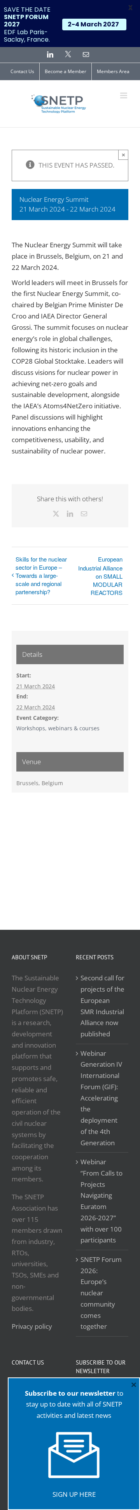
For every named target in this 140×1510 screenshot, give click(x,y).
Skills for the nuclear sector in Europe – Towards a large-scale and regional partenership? (41, 575)
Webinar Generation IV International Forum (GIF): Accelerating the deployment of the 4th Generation (101, 1098)
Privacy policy (32, 1326)
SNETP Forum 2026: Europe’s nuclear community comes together (101, 1293)
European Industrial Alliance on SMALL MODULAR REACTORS (100, 576)
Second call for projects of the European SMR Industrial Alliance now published (102, 1005)
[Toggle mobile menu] (124, 95)
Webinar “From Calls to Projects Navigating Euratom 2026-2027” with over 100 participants (101, 1200)
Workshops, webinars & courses (58, 728)
